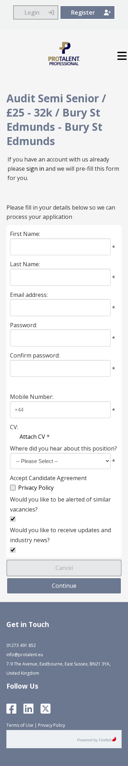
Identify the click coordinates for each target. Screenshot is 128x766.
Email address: (29, 294)
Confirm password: (35, 355)
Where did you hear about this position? (63, 448)
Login (32, 12)
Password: (23, 325)
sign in (35, 169)
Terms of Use (19, 725)
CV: (14, 427)
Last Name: (25, 264)
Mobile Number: (31, 397)
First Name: (25, 234)
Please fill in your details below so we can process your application (60, 212)
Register (83, 12)
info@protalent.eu (24, 655)
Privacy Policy (36, 488)
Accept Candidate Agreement (48, 478)
